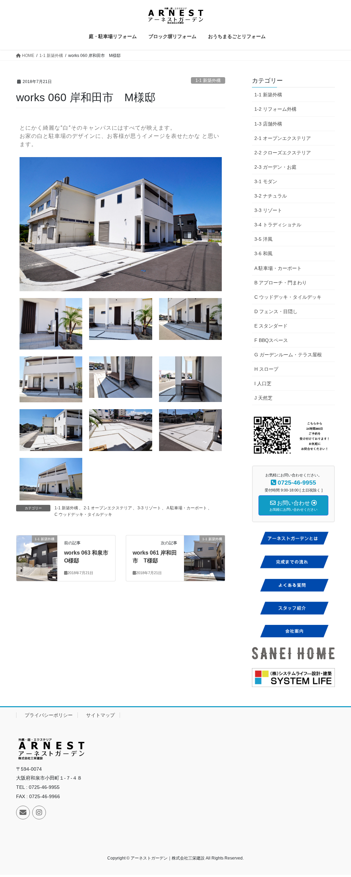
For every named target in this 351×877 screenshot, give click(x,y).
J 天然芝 (263, 398)
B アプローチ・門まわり (280, 282)
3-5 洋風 (263, 239)
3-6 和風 (263, 253)
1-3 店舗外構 (268, 124)
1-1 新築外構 (208, 80)
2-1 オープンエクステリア (108, 508)
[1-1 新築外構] (36, 549)
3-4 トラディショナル (277, 224)
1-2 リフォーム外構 (275, 109)
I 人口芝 (262, 383)
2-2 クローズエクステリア (282, 152)
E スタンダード (271, 326)
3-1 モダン (265, 181)
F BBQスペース (271, 340)
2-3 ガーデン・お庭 (275, 167)
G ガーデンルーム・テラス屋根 (288, 354)
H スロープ (266, 369)
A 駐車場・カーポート (187, 508)
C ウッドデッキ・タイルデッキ (83, 514)
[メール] (23, 812)
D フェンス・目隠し (276, 311)
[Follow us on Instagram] (39, 812)
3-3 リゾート (149, 508)
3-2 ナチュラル (270, 196)
